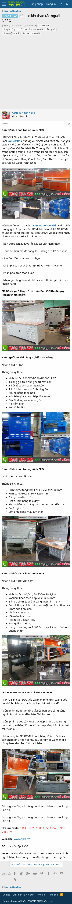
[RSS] (62, 895)
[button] (4, 4)
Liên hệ (6, 894)
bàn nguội (50, 29)
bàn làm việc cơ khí (33, 29)
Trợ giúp (40, 894)
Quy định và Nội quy (23, 894)
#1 (69, 124)
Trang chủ (53, 894)
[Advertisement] (36, 73)
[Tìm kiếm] (67, 4)
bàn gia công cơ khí (12, 29)
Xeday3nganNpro (13, 25)
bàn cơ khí (44, 25)
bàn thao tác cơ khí (31, 33)
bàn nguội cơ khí (11, 33)
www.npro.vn (22, 839)
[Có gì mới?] (61, 4)
